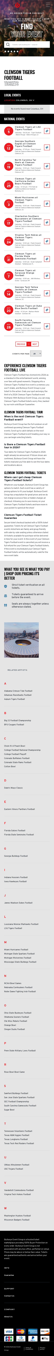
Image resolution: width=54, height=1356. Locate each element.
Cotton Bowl (10, 767)
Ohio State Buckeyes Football (17, 1013)
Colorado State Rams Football (17, 763)
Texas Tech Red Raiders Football (19, 1144)
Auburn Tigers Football (14, 699)
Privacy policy (42, 1348)
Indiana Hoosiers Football (16, 878)
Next (35, 344)
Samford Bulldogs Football (16, 1094)
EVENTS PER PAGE (21, 354)
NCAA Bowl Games (12, 983)
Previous (21, 344)
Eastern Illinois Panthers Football (19, 809)
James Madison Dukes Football (18, 903)
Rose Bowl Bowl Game (14, 1072)
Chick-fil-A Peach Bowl (14, 746)
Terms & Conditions (29, 1348)
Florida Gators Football (14, 831)
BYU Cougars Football (14, 725)
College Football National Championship (22, 750)
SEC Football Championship (16, 1102)
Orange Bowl (10, 1025)
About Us (8, 1317)
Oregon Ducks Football (14, 1029)
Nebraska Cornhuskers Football (18, 988)
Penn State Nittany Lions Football (20, 1051)
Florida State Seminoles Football (19, 835)
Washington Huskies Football (17, 1216)
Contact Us (9, 1296)
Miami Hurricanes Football (16, 950)
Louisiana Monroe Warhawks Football (21, 924)
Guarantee (9, 1275)
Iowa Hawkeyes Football (15, 882)
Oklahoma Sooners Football (16, 1017)
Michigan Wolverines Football (17, 958)
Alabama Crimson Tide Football (18, 691)
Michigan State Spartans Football (19, 954)
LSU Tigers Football (13, 928)
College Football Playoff (15, 754)
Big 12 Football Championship (17, 721)
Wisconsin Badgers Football (16, 1220)
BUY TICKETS (47, 131)
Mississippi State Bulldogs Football (20, 962)
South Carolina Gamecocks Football (20, 1106)
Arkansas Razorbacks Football (17, 695)
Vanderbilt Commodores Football (19, 1190)
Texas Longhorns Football (16, 1140)
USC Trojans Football (13, 1169)
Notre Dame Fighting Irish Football (20, 992)
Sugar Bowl (9, 1110)
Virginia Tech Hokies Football (17, 1195)
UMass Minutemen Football (16, 1165)
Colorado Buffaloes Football (16, 758)
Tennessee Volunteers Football (18, 1131)
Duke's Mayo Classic (13, 788)
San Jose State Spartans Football (19, 1098)
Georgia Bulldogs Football (16, 856)
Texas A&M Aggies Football (16, 1135)
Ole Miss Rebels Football (15, 1021)
